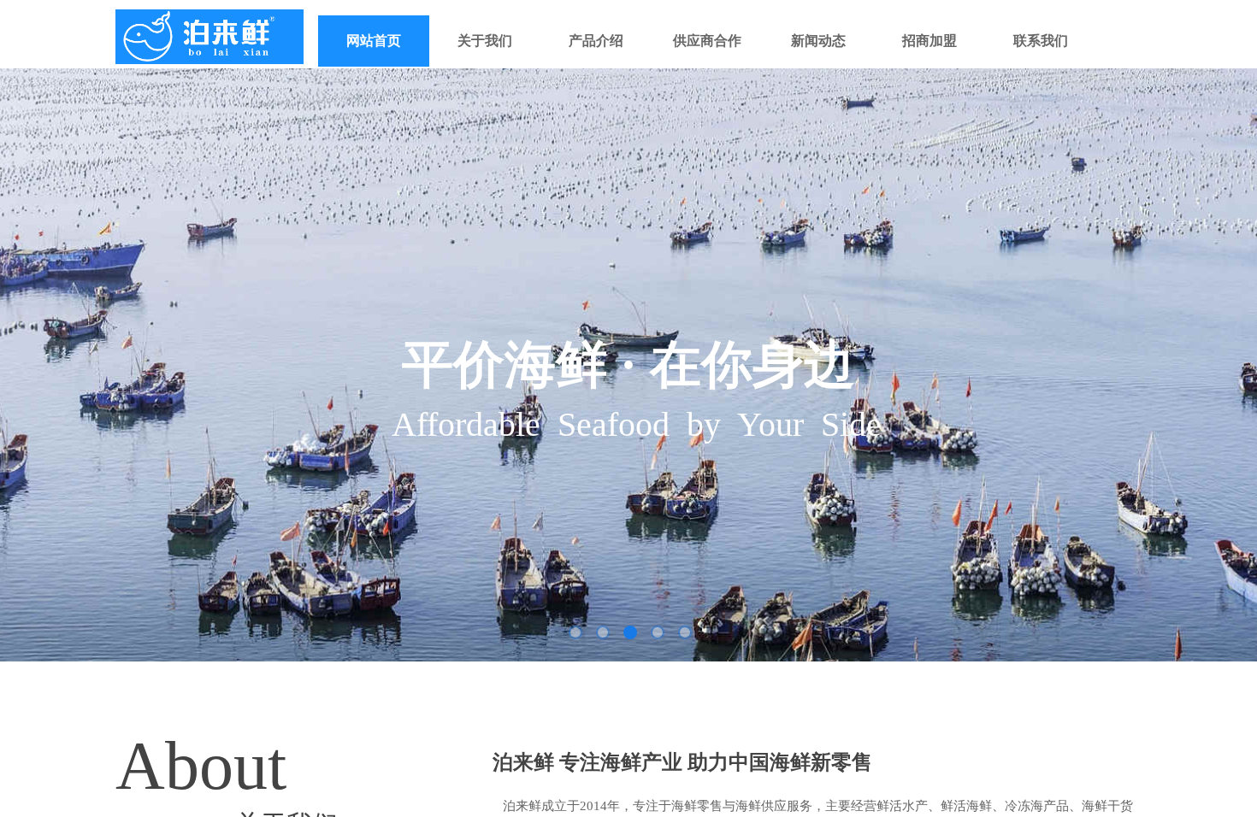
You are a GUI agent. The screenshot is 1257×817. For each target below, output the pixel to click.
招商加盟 (929, 40)
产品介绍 (596, 40)
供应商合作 (707, 40)
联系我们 (1040, 40)
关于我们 (484, 40)
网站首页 (373, 40)
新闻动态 (818, 40)
